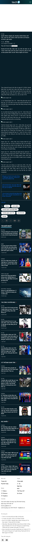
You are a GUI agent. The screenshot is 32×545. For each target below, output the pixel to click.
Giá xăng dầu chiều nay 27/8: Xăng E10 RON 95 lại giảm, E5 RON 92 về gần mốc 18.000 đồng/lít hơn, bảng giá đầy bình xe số (9, 351)
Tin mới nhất (6, 226)
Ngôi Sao (19, 486)
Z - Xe (18, 483)
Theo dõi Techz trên (6, 46)
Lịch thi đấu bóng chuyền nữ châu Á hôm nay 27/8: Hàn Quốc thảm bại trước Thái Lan (9, 369)
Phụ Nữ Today (4, 483)
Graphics (5, 496)
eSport (2, 243)
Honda (4, 216)
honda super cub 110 (8, 213)
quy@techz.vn (7, 505)
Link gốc (3, 202)
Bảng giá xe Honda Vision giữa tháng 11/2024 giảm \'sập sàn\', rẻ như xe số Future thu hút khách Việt (11, 177)
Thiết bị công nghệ (5, 273)
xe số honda (21, 213)
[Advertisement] (16, 70)
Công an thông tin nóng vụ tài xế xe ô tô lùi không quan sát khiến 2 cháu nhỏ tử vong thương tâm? (9, 233)
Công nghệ (20, 481)
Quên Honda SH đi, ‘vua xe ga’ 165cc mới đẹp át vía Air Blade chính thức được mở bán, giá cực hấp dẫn (11, 186)
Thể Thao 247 (20, 491)
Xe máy (2, 34)
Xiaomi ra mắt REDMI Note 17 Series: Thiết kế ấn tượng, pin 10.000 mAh (8, 292)
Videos (5, 491)
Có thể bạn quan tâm (8, 362)
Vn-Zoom (19, 493)
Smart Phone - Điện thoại (6, 288)
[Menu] (30, 2)
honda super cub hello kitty (10, 209)
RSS (18, 488)
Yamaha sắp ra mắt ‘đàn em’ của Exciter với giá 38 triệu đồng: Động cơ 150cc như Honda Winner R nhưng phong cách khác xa (9, 383)
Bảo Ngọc (7, 41)
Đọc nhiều (4, 421)
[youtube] (14, 220)
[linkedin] (18, 220)
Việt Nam (3, 258)
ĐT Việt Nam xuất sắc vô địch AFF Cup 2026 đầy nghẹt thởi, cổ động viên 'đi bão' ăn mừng (9, 428)
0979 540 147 (10, 503)
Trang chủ (3, 481)
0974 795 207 (14, 507)
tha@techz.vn (21, 507)
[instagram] (10, 220)
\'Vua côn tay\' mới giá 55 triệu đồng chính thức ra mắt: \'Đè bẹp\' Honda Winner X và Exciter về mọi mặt (12, 195)
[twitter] (2, 220)
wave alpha (15, 206)
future (7, 206)
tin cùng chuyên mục (8, 302)
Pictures (5, 493)
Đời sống (3, 230)
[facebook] (6, 220)
